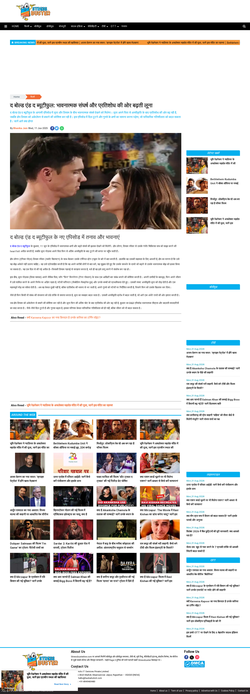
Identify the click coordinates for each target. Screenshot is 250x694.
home (15, 26)
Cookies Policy (227, 691)
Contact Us (79, 666)
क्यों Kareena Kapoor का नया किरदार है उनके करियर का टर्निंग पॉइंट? (63, 317)
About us (163, 691)
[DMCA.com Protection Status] (194, 664)
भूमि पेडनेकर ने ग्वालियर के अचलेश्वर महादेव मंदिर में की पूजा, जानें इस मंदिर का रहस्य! (70, 405)
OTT (113, 26)
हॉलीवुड (50, 26)
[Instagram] (197, 657)
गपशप (124, 26)
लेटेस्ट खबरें (213, 153)
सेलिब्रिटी (92, 26)
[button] (5, 26)
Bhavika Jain (20, 128)
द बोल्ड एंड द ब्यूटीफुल (20, 246)
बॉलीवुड (37, 26)
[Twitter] (192, 658)
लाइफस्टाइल (213, 474)
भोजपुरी (62, 26)
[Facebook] (186, 657)
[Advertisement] (154, 10)
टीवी (104, 26)
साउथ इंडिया (77, 26)
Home (17, 97)
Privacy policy (192, 691)
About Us (78, 652)
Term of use (176, 691)
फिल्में (26, 26)
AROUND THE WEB (23, 414)
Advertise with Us (209, 691)
